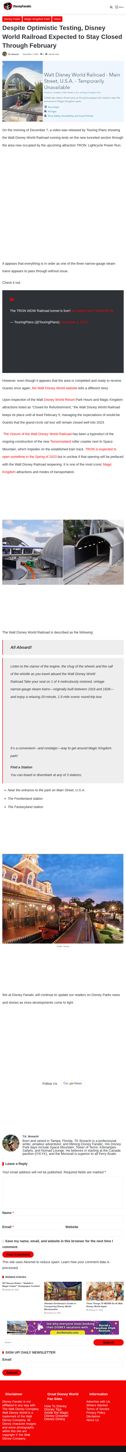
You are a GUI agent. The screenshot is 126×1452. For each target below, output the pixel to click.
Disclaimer (93, 1416)
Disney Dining (54, 1419)
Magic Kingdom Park (37, 19)
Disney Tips (53, 1409)
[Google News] (72, 1083)
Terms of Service (97, 1409)
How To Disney (55, 1406)
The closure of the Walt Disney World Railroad (37, 434)
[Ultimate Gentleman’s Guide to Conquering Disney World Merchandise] (63, 1291)
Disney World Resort (59, 400)
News (57, 19)
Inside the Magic (56, 1412)
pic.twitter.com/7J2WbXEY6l (92, 311)
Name (8, 1213)
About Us (92, 1420)
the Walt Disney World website (54, 388)
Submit (12, 1372)
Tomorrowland (60, 441)
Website (71, 1227)
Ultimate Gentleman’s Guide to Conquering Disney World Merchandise (60, 1306)
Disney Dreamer (56, 1416)
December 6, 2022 (74, 322)
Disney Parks (12, 19)
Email (8, 1227)
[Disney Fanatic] (17, 7)
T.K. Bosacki (13, 54)
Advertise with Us (98, 1401)
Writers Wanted (97, 1405)
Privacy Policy (95, 1412)
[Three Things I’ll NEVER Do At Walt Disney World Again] (105, 1291)
